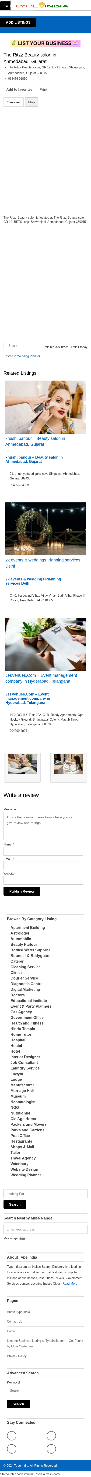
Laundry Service (25, 1068)
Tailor (15, 1153)
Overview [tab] (14, 102)
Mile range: (11, 1238)
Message (10, 809)
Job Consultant (24, 1063)
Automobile (20, 939)
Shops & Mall (22, 1147)
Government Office (27, 1018)
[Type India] (41, 5)
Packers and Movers (28, 1124)
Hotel (15, 1051)
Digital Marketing (25, 989)
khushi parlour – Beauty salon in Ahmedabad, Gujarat (35, 441)
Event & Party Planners (31, 1006)
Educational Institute (28, 1001)
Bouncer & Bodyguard (30, 956)
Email (9, 859)
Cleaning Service (25, 967)
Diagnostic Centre (26, 984)
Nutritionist (20, 1113)
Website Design (24, 1169)
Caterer (17, 961)
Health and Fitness (27, 1023)
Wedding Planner (28, 356)
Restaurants (21, 1141)
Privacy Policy (17, 1356)
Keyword (13, 1382)
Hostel (16, 1046)
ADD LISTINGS (18, 22)
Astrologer (19, 933)
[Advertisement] (45, 158)
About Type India (18, 1312)
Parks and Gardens (27, 1130)
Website (9, 873)
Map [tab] (31, 102)
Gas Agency (21, 1012)
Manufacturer (22, 1085)
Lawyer (16, 1074)
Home (11, 1331)
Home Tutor (20, 1034)
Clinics (16, 973)
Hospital (17, 1040)
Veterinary (19, 1164)
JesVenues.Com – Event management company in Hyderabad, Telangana (41, 678)
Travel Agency (23, 1158)
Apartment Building (27, 928)
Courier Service (24, 978)
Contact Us (14, 1321)
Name (9, 844)
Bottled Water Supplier (30, 950)
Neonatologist (22, 1102)
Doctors (17, 995)
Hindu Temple (22, 1029)
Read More (70, 1283)
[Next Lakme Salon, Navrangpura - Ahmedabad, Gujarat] (68, 768)
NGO (14, 1108)
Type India (21, 1465)
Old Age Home (23, 1119)
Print (43, 89)
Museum (18, 1096)
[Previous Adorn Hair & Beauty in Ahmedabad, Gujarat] (22, 768)
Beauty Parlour (23, 944)
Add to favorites (19, 89)
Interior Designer (25, 1057)
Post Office (20, 1136)
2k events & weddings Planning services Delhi (42, 563)
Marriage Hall (22, 1091)
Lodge (16, 1079)
